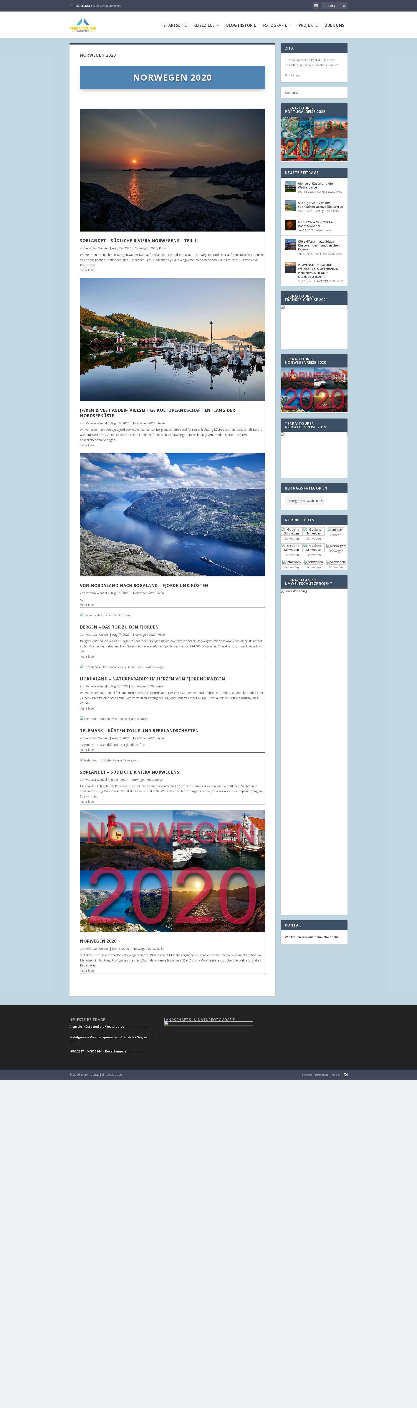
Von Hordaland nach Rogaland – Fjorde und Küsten (144, 585)
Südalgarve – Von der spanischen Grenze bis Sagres (320, 205)
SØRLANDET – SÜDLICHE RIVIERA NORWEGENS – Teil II (139, 240)
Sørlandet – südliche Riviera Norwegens (129, 772)
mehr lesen (88, 270)
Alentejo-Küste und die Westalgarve (315, 185)
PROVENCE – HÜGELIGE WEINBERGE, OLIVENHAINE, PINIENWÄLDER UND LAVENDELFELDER (318, 271)
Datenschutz (321, 1074)
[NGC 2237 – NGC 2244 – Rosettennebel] (290, 225)
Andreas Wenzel (97, 248)
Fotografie (275, 25)
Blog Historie (241, 25)
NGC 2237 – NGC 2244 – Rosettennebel (315, 224)
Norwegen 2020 (146, 248)
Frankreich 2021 (324, 254)
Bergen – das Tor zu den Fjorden (119, 627)
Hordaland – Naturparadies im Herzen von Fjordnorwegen (152, 679)
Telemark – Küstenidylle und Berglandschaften (139, 730)
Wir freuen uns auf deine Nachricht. (312, 937)
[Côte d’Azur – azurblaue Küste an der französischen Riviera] (290, 244)
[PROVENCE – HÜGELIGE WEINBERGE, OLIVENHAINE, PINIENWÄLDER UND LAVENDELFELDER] (290, 267)
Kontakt (336, 1074)
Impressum (306, 1074)
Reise (163, 248)
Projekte (308, 25)
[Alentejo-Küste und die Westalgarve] (290, 186)
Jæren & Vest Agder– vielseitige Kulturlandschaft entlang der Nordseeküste (157, 413)
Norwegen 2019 (101, 6)
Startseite (175, 25)
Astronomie (323, 230)
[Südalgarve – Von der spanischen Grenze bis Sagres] (290, 205)
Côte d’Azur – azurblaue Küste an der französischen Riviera (319, 245)
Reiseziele (204, 25)
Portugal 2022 (325, 192)
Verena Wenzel (96, 423)
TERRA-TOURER (90, 1074)
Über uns (334, 25)
